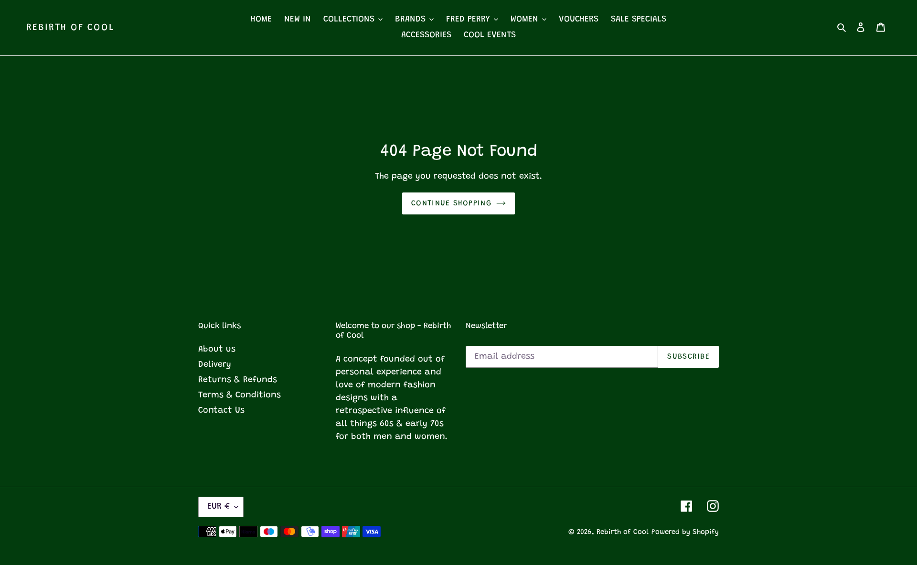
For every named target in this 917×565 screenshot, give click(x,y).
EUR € (218, 506)
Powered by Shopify (685, 532)
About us (216, 349)
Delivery (214, 365)
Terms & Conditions (239, 395)
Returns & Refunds (237, 380)
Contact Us (221, 410)
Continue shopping (451, 203)
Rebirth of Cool (70, 27)
